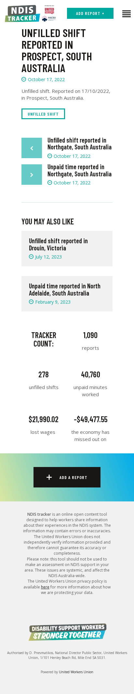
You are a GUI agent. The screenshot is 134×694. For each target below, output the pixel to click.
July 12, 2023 (48, 257)
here (45, 587)
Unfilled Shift (43, 114)
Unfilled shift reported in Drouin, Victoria (58, 244)
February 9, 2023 (53, 302)
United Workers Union (76, 672)
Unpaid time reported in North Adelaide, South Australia (64, 289)
